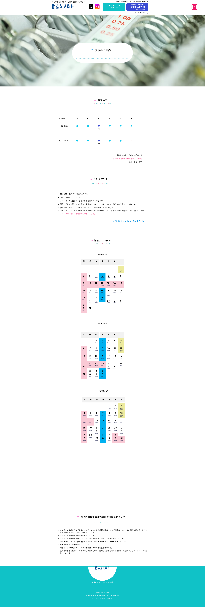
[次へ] (193, 50)
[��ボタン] (114, 7)
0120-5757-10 (135, 220)
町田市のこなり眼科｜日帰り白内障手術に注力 (68, 2)
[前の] (12, 50)
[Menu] (194, 7)
